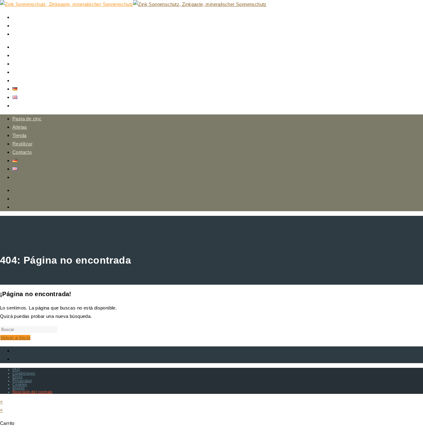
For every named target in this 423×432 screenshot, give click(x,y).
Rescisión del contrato (32, 392)
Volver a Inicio (15, 337)
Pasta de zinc (26, 118)
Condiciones (23, 373)
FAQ (16, 369)
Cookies (19, 384)
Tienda (19, 135)
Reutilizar (22, 143)
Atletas (19, 127)
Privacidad (22, 381)
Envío (17, 377)
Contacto (22, 152)
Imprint (18, 388)
